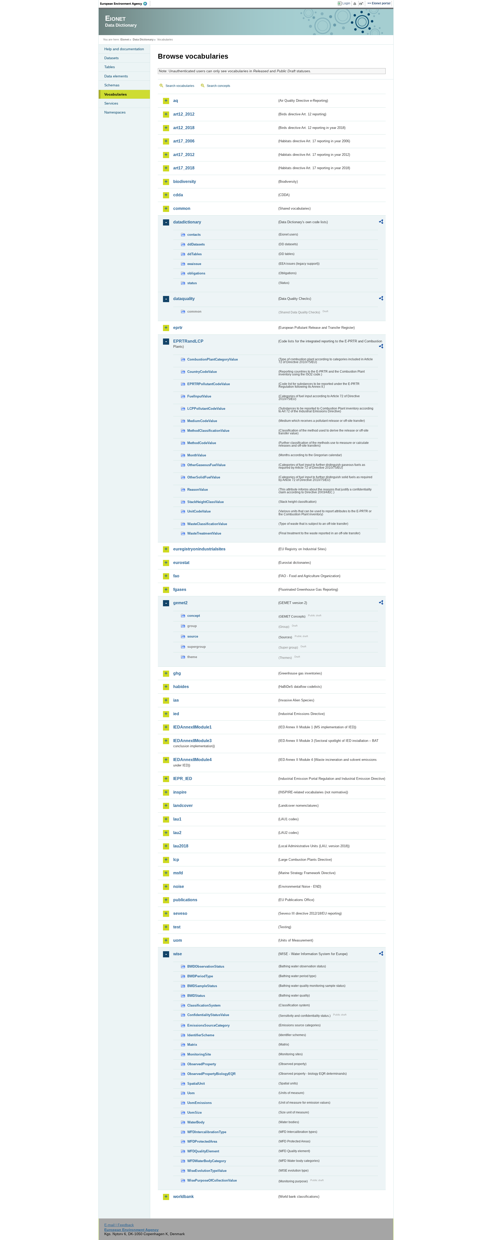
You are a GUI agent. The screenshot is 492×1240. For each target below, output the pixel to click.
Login (346, 3)
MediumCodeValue (202, 421)
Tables (109, 67)
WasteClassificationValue (207, 524)
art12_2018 (183, 128)
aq (175, 100)
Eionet (124, 39)
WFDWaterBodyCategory (206, 1161)
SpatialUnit (196, 1083)
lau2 (177, 833)
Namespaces (115, 112)
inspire (180, 792)
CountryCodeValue (202, 372)
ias (176, 700)
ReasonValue (197, 489)
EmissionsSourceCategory (208, 1025)
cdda (178, 195)
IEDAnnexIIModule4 (192, 759)
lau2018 (180, 846)
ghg (177, 673)
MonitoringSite (199, 1054)
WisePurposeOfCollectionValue (212, 1180)
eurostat (181, 562)
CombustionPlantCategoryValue (212, 359)
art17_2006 (183, 141)
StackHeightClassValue (205, 502)
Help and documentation (124, 49)
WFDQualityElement (203, 1151)
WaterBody (195, 1122)
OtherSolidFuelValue (203, 477)
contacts (194, 235)
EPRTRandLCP (188, 341)
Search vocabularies (180, 85)
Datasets (111, 58)
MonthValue (196, 455)
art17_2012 (183, 154)
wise (177, 954)
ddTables (194, 254)
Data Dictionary (143, 39)
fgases (179, 589)
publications (185, 900)
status (192, 283)
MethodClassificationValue (208, 431)
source (192, 636)
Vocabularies (115, 94)
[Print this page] (355, 3)
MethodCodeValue (201, 443)
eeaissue (194, 264)
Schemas (111, 85)
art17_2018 (183, 168)
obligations (196, 273)
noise (178, 886)
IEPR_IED (182, 778)
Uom (191, 1093)
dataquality (184, 298)
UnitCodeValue (199, 511)
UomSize (194, 1112)
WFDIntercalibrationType (206, 1132)
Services (111, 103)
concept (193, 616)
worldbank (183, 1196)
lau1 (177, 819)
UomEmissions (199, 1103)
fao (176, 576)
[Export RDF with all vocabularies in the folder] (381, 222)
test (176, 927)
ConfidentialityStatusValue (208, 1015)
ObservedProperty (201, 1064)
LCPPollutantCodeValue (206, 409)
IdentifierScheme (200, 1035)
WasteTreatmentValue (204, 533)
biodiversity (184, 181)
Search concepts (218, 85)
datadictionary (187, 222)
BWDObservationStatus (205, 966)
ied (176, 714)
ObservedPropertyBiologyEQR (211, 1074)
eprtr (177, 327)
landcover (183, 805)
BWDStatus (196, 996)
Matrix (192, 1045)
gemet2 (180, 603)
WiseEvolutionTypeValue (207, 1171)
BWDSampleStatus (202, 986)
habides (181, 686)
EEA (125, 3)
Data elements (116, 76)
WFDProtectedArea (202, 1141)
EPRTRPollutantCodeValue (208, 384)
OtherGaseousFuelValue (206, 465)
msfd (178, 873)
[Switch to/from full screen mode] (362, 3)
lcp (176, 859)
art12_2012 (183, 114)
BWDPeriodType (200, 976)
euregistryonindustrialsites (199, 549)
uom (177, 940)
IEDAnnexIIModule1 (192, 727)
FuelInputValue (199, 396)
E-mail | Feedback (119, 1225)
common (181, 208)
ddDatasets (196, 244)
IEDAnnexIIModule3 (192, 741)
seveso (180, 913)
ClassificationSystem (204, 1005)
